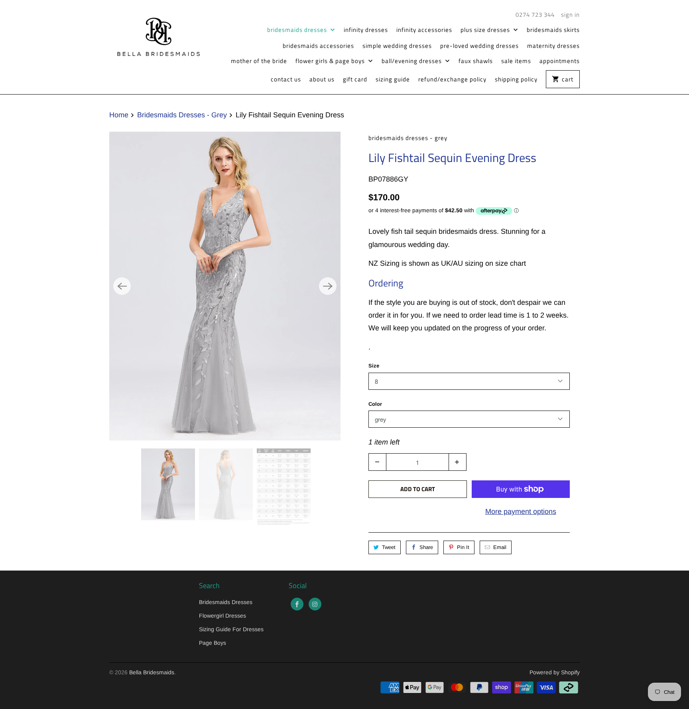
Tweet (389, 547)
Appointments (559, 61)
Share (426, 547)
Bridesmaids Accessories (318, 45)
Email (499, 547)
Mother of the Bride (259, 61)
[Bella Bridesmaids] (155, 35)
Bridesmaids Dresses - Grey (407, 137)
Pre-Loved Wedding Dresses (479, 45)
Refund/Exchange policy (452, 79)
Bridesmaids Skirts (553, 30)
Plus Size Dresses (486, 30)
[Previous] (122, 286)
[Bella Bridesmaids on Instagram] (315, 604)
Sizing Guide (393, 79)
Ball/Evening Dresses (412, 61)
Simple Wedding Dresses (397, 45)
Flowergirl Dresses (222, 615)
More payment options (520, 511)
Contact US (286, 79)
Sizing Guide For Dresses (231, 629)
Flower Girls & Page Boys (330, 61)
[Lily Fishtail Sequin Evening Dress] (225, 286)
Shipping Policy (516, 79)
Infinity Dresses (366, 30)
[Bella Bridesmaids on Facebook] (297, 604)
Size (373, 366)
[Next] (328, 286)
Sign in (570, 14)
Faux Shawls (476, 61)
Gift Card (355, 79)
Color (375, 404)
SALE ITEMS (516, 61)
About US (322, 79)
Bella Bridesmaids (151, 672)
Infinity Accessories (424, 30)
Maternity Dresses (553, 45)
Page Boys (212, 643)
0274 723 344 (535, 14)
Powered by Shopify (555, 672)
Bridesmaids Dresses (298, 30)
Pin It (463, 547)
